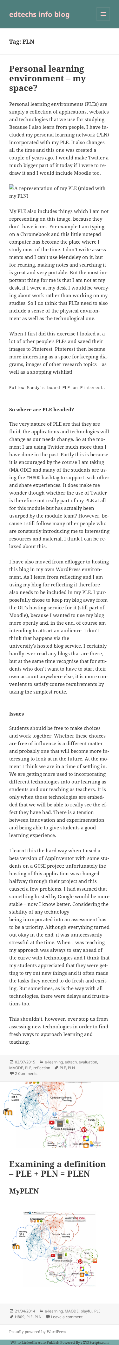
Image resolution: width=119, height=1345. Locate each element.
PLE (28, 1067)
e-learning (54, 1062)
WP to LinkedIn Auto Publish (34, 1342)
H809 (19, 1316)
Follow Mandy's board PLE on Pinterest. (57, 387)
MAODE (16, 1067)
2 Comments (26, 1073)
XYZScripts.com (96, 1342)
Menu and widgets (103, 20)
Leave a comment (67, 1316)
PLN (71, 1067)
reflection (41, 1067)
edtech (71, 1062)
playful (86, 1311)
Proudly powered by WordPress (37, 1331)
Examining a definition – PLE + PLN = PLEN (57, 1168)
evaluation (88, 1062)
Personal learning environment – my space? (47, 78)
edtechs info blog (39, 14)
